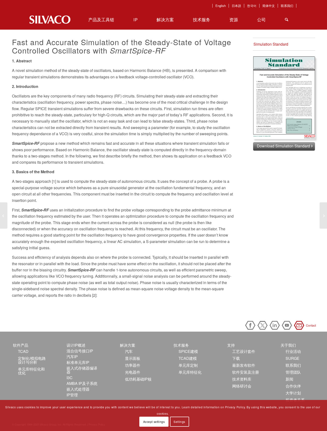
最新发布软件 (243, 365)
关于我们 (288, 345)
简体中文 (268, 6)
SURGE (292, 358)
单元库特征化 (190, 372)
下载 (236, 358)
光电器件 (132, 372)
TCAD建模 (188, 358)
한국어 (251, 6)
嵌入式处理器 (78, 389)
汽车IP (72, 356)
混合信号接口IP (80, 351)
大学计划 (293, 393)
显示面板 (132, 358)
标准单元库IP (78, 362)
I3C (70, 377)
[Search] (286, 19)
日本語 (236, 6)
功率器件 (132, 365)
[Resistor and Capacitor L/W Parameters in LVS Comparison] (323, 215)
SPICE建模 (188, 351)
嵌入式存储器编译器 (82, 370)
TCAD (23, 351)
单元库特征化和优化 (31, 371)
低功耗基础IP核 (138, 379)
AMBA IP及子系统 (82, 383)
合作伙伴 (293, 386)
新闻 (289, 379)
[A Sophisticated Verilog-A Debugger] (3, 215)
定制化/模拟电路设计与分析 (32, 360)
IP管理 (72, 395)
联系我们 (287, 6)
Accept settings (154, 422)
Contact (300, 325)
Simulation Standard (271, 44)
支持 (231, 345)
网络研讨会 (241, 386)
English (220, 6)
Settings (179, 422)
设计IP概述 (76, 345)
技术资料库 (241, 379)
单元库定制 (188, 365)
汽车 (129, 351)
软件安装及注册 (245, 372)
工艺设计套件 (243, 351)
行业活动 (293, 351)
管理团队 (293, 372)
